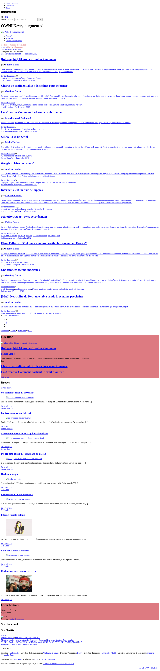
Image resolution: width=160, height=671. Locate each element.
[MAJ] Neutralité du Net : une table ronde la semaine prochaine (42, 296)
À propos (33, 640)
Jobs (64, 640)
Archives (42, 640)
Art (2, 105)
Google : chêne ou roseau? (18, 163)
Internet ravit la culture (13, 515)
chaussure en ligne (48, 659)
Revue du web (6, 388)
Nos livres (17, 49)
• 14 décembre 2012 (29, 54)
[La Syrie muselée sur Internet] (18, 418)
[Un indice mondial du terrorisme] (20, 397)
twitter (26, 262)
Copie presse (14, 182)
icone (34, 105)
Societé (9, 36)
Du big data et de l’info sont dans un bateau (23, 453)
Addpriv (13, 236)
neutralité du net (59, 313)
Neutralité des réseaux (43, 209)
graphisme (27, 105)
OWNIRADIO (71, 642)
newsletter (10, 5)
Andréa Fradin (13, 169)
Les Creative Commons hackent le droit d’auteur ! (33, 112)
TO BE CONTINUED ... (149, 668)
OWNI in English (8, 642)
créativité (4, 289)
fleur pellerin (14, 262)
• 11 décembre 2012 (28, 211)
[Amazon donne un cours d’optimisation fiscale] (25, 438)
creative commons (8, 78)
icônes (40, 105)
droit (3, 107)
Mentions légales (7, 640)
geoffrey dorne (21, 289)
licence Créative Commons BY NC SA (58, 664)
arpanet (4, 209)
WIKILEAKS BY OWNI (53, 642)
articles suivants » (12, 315)
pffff (21, 262)
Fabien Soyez (12, 222)
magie (49, 289)
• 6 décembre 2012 (16, 291)
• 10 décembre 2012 (23, 238)
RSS (8, 7)
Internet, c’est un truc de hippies (22, 190)
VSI (58, 236)
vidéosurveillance (40, 236)
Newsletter (22, 331)
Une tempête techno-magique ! (20, 269)
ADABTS (5, 236)
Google (38, 182)
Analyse (11, 238)
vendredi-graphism (67, 105)
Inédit (18, 54)
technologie (63, 289)
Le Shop (81, 642)
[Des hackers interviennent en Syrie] (19, 591)
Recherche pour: (7, 19)
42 (2, 156)
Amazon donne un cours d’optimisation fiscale (24, 433)
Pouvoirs (9, 38)
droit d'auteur (21, 78)
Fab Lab (4, 262)
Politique (4, 238)
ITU (31, 313)
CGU (7, 105)
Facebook (11, 76)
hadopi (17, 209)
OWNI (12, 644)
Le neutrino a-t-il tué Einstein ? (17, 494)
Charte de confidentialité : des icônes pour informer (34, 85)
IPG (43, 182)
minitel (31, 209)
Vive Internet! (10, 54)
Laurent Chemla (13, 195)
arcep (3, 313)
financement (9, 156)
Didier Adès (14, 653)
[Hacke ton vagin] (13, 479)
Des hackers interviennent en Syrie (18, 571)
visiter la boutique (17, 619)
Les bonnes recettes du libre (15, 550)
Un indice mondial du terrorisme (17, 392)
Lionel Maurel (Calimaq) (18, 118)
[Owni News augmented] (12, 32)
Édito (18, 131)
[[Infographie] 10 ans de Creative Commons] (19, 343)
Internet (18, 156)
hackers (11, 209)
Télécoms (5, 291)
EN (6, 17)
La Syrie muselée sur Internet (16, 413)
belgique (4, 182)
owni (30, 156)
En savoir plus (6, 406)
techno (55, 289)
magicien (42, 289)
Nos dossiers (6, 49)
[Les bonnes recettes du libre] (18, 555)
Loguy (79, 653)
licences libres (38, 129)
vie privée (79, 105)
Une (2, 54)
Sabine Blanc (12, 64)
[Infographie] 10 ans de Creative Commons (28, 59)
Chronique (14, 80)
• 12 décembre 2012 (29, 185)
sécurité (29, 236)
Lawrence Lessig (34, 78)
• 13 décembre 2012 (29, 131)
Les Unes (51, 640)
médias (24, 156)
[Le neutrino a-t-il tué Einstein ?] (19, 499)
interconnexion (23, 313)
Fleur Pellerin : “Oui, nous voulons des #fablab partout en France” (44, 243)
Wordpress (5, 644)
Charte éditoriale (22, 640)
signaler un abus (7, 638)
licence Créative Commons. (27, 644)
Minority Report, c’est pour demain (24, 216)
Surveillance (10, 211)
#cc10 (3, 129)
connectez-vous (12, 3)
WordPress (18, 659)
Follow (4, 635)
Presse (3, 158)
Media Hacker (12, 142)
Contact (71, 640)
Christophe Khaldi (109, 653)
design (19, 105)
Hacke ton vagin (9, 474)
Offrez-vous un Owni (14, 136)
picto (46, 105)
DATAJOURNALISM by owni (29, 642)
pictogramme (54, 105)
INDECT (21, 236)
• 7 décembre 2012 (26, 264)
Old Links (5, 490)
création (13, 105)
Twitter (4, 76)
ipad (29, 289)
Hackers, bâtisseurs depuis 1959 (13, 45)
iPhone (35, 289)
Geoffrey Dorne (13, 91)
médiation (72, 182)
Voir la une (5, 377)
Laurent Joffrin (52, 182)
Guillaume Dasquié (50, 653)
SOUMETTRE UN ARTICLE (27, 638)
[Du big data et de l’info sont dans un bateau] (24, 459)
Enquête (9, 158)
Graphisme (5, 80)
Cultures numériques (14, 41)
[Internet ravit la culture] (19, 535)
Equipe (59, 640)
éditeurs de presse (27, 182)
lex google (63, 182)
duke (36, 659)
